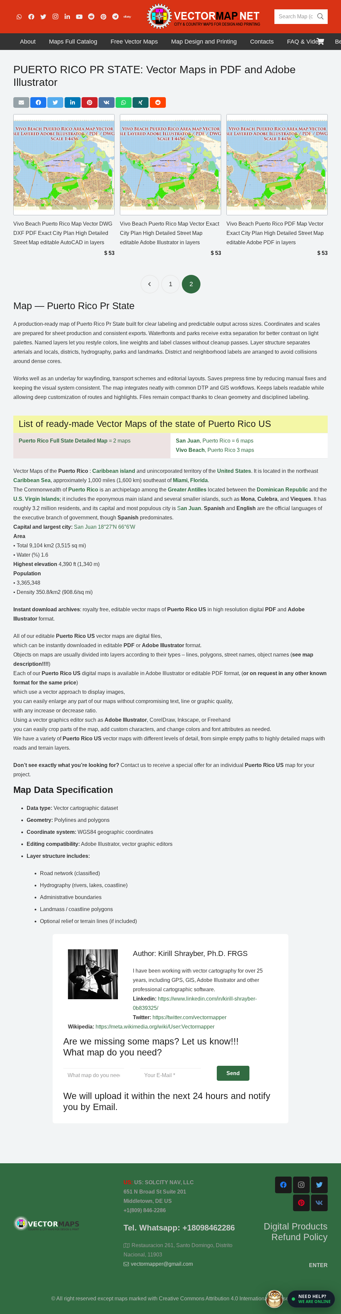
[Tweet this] (55, 102)
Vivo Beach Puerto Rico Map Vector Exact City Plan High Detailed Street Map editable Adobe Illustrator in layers (169, 233)
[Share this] (38, 102)
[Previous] (150, 284)
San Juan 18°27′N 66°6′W (104, 527)
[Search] (320, 17)
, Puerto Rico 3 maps (215, 450)
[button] (311, 1299)
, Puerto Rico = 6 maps (214, 441)
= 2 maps (75, 441)
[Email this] (21, 102)
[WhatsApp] (19, 17)
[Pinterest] (103, 17)
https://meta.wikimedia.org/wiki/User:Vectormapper (155, 1027)
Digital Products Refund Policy (296, 1231)
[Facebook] (31, 17)
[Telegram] (115, 17)
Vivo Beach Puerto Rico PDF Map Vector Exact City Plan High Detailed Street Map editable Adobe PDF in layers (275, 233)
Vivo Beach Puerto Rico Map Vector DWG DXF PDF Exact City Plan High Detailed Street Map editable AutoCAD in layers (62, 233)
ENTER (318, 1265)
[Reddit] (91, 17)
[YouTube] (79, 17)
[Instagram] (55, 17)
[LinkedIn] (67, 17)
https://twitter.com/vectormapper (189, 1017)
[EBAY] (127, 17)
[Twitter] (43, 17)
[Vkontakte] (319, 1203)
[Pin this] (90, 102)
